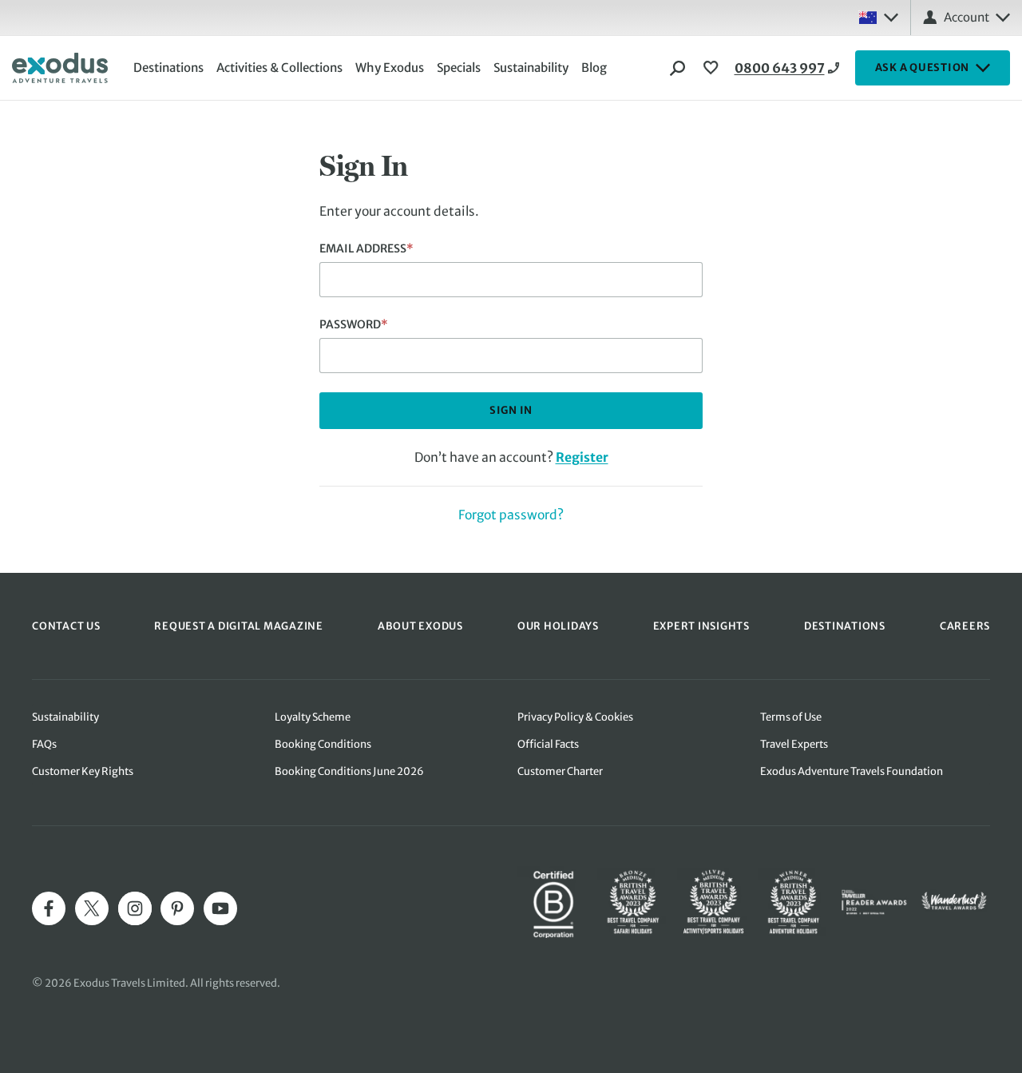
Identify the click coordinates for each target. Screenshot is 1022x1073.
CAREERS (965, 625)
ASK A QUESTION (922, 67)
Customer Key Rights (82, 771)
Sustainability (530, 67)
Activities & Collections (279, 67)
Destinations (168, 67)
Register (582, 457)
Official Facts (548, 744)
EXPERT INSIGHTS (701, 625)
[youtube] (220, 908)
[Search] (677, 67)
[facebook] (48, 908)
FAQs (44, 744)
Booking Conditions (323, 744)
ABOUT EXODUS (420, 625)
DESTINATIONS (844, 625)
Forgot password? (511, 515)
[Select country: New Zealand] (878, 17)
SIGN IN (511, 410)
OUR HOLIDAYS (558, 625)
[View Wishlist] (713, 67)
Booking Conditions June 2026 (349, 771)
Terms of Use (791, 717)
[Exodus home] (60, 68)
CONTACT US (66, 625)
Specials (459, 67)
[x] (92, 908)
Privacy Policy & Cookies (575, 717)
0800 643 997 (780, 68)
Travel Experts (794, 744)
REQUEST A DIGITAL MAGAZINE (238, 625)
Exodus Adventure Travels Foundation (851, 771)
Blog (594, 67)
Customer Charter (560, 771)
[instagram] (135, 908)
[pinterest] (177, 908)
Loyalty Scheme (313, 717)
